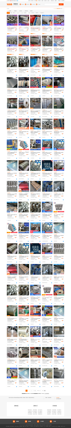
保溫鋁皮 (11, 31)
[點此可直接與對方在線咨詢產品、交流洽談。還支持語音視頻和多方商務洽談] (16, 75)
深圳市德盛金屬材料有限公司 (10, 92)
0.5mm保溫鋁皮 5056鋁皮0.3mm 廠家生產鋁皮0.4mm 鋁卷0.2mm (58, 194)
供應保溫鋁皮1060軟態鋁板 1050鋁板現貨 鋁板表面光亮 (12, 90)
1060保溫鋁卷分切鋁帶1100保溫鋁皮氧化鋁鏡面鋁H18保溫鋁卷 (58, 153)
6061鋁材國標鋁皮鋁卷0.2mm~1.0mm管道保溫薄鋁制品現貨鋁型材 (12, 360)
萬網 (49, 426)
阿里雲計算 (41, 426)
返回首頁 (43, 393)
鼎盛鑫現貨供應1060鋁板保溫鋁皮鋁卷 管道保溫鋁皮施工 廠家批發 (23, 381)
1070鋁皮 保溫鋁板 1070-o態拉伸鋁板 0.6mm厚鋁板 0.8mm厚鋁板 (59, 111)
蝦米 (38, 426)
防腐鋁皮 (26, 31)
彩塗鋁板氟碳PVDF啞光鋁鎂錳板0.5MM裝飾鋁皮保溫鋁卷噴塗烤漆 (23, 194)
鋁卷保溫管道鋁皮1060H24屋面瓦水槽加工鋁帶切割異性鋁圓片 (46, 319)
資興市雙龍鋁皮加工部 (41, 412)
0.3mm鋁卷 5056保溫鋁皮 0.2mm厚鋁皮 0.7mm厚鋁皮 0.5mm (12, 70)
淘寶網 (23, 426)
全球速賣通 (20, 426)
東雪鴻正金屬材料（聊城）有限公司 (45, 92)
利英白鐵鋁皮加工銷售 (36, 411)
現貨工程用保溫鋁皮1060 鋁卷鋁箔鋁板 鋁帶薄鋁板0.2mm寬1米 (35, 153)
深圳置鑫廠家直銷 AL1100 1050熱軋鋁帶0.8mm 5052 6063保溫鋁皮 (47, 111)
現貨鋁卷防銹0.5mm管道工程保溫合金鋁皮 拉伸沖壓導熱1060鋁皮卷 (23, 215)
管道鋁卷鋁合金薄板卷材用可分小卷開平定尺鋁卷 (35, 28)
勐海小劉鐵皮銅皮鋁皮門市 (36, 412)
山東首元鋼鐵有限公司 (45, 154)
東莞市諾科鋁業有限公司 (33, 175)
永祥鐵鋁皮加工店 (30, 411)
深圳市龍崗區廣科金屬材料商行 (21, 175)
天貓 (25, 426)
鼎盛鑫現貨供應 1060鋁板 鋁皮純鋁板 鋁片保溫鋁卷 (59, 319)
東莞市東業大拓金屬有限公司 (10, 154)
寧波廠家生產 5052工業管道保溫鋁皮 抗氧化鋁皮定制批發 (12, 132)
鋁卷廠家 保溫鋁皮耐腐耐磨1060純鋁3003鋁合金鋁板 (23, 132)
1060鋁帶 (60, 31)
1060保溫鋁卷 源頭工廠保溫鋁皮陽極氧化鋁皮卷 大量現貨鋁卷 (35, 319)
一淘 (29, 426)
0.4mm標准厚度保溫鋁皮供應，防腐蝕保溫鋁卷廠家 (46, 381)
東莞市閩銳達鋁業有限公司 (10, 71)
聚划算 (27, 426)
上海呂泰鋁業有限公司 (56, 133)
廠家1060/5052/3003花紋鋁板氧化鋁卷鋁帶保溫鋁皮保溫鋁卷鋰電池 (35, 111)
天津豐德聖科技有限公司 (60, 411)
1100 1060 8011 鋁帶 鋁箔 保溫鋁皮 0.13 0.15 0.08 (35, 70)
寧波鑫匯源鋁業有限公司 (10, 133)
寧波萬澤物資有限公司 (56, 92)
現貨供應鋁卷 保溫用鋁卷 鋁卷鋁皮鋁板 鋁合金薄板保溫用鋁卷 (59, 298)
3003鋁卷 (48, 31)
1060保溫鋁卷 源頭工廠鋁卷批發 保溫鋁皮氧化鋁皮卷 (59, 360)
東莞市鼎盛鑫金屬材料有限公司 (10, 175)
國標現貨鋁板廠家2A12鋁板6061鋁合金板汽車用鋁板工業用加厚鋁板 (58, 49)
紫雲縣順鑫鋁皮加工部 (31, 412)
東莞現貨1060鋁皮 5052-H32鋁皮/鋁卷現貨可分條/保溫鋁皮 (24, 153)
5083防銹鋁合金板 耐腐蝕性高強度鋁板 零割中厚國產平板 (47, 49)
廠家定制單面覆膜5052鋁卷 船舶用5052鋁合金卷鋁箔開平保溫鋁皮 (47, 215)
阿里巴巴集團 (7, 426)
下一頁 (35, 390)
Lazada (64, 426)
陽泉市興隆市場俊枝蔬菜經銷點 (56, 411)
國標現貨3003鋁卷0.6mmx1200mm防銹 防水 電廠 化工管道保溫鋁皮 (46, 153)
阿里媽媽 (36, 426)
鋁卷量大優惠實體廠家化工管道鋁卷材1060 (12, 28)
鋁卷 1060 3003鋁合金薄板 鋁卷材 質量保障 (46, 28)
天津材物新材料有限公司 (56, 71)
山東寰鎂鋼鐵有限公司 (56, 154)
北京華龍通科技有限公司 (50, 411)
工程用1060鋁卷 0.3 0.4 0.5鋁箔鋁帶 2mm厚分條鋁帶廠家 (59, 28)
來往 (54, 426)
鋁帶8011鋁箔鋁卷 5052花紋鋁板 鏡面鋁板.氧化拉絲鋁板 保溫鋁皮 (59, 90)
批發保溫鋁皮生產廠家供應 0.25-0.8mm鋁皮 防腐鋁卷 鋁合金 (12, 319)
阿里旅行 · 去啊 (33, 426)
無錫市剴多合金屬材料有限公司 (10, 50)
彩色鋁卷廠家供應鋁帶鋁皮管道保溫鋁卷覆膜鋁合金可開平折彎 (47, 90)
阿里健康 (59, 426)
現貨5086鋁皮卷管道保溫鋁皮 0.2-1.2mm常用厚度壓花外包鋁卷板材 (23, 340)
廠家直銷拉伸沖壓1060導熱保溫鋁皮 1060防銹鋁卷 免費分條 (23, 173)
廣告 (51, 49)
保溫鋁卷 (13, 31)
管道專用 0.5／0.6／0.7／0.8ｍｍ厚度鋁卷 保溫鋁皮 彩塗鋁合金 (58, 173)
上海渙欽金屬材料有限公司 (33, 133)
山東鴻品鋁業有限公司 (21, 71)
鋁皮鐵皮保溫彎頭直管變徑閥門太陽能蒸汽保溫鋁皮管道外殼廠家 (47, 70)
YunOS (44, 426)
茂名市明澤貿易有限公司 (55, 412)
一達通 (61, 426)
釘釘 (56, 426)
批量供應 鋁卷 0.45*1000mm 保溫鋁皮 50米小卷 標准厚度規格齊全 (12, 194)
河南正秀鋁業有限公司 (21, 92)
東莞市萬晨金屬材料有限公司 (21, 154)
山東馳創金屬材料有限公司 (21, 50)
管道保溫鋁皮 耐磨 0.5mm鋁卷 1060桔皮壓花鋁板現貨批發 (59, 132)
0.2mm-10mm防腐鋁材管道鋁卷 (24, 28)
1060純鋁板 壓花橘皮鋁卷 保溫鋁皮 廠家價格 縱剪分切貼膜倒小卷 (11, 111)
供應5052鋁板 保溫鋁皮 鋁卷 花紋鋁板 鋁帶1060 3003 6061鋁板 (58, 340)
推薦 (16, 49)
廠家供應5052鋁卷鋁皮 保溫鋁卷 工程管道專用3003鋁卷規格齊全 (35, 132)
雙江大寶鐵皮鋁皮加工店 (41, 411)
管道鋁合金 (37, 31)
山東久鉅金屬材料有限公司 (21, 133)
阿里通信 (47, 426)
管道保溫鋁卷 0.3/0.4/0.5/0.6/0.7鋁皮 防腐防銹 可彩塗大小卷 (35, 340)
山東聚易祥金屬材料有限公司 (33, 50)
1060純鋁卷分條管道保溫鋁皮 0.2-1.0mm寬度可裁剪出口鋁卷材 (47, 194)
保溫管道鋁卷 (23, 31)
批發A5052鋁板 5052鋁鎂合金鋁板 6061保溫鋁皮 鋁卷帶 (58, 381)
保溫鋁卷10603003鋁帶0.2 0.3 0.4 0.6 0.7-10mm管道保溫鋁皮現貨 (11, 381)
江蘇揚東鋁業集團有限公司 (56, 50)
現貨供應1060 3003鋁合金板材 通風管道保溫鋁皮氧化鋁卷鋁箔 (35, 360)
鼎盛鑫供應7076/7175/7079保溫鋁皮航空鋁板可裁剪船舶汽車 (12, 173)
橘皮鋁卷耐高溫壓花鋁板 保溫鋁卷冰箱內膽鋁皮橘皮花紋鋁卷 (35, 90)
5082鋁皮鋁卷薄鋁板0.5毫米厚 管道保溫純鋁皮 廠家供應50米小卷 (35, 173)
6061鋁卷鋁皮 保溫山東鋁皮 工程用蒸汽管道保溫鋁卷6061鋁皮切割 (35, 215)
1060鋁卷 (8, 31)
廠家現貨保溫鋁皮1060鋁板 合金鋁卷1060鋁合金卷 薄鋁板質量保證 (47, 173)
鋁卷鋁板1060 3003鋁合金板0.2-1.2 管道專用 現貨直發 (35, 49)
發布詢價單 (57, 397)
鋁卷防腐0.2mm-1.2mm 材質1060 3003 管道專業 (24, 49)
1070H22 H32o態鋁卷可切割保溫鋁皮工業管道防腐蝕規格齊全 (23, 360)
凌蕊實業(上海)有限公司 (45, 50)
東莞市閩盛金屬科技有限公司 (45, 133)
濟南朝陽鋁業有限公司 (56, 175)
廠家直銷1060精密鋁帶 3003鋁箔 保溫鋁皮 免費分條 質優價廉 (12, 340)
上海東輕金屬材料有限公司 (33, 154)
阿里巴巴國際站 (12, 426)
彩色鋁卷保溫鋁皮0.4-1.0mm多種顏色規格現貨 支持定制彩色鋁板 (23, 319)
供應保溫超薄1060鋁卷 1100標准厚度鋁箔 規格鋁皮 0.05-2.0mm (35, 381)
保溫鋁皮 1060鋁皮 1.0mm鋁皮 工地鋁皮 (47, 340)
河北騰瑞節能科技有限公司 (45, 71)
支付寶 (53, 426)
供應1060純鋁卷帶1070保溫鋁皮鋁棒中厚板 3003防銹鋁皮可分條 (23, 111)
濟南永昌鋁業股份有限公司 (56, 258)
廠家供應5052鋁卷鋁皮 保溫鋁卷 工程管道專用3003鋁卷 (12, 215)
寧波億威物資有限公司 (45, 175)
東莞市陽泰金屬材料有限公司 (45, 341)
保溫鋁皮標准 (49, 397)
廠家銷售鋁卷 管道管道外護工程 (12, 49)
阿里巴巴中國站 (17, 426)
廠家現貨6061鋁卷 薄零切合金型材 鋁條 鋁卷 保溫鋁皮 (47, 132)
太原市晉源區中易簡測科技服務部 (51, 412)
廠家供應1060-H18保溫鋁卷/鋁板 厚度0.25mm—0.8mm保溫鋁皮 (47, 360)
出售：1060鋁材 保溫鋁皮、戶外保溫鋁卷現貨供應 (58, 215)
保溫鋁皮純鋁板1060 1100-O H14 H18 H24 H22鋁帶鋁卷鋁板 (59, 70)
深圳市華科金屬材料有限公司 (33, 71)
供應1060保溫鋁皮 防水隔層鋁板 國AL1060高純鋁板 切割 (35, 194)
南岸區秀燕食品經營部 (60, 412)
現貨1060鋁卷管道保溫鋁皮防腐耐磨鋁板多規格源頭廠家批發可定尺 (23, 90)
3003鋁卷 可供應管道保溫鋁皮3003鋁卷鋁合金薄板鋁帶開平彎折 (12, 153)
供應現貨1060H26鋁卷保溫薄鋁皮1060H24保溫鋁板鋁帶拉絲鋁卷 (23, 70)
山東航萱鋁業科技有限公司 (33, 92)
